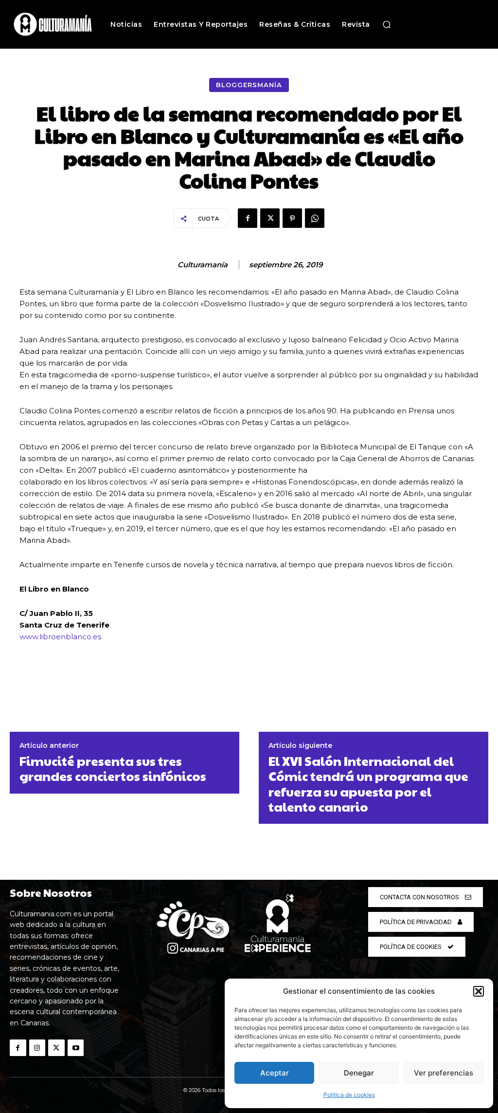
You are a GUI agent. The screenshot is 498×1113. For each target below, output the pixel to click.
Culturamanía (203, 264)
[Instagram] (37, 1047)
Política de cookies (349, 1094)
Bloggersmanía (249, 85)
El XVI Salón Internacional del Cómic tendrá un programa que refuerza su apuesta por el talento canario (368, 783)
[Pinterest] (292, 218)
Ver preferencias (443, 1072)
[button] (478, 991)
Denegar (359, 1072)
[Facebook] (247, 218)
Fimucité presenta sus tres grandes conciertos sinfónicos (112, 768)
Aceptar (274, 1072)
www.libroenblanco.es (60, 636)
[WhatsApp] (314, 218)
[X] (270, 218)
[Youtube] (76, 1047)
